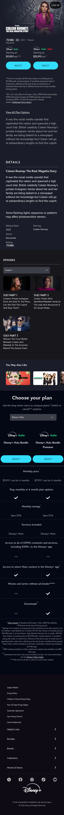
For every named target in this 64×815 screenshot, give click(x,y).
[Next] (58, 377)
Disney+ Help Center (35, 657)
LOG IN (55, 5)
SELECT (18, 65)
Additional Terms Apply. (22, 102)
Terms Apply (13, 623)
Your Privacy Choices (14, 717)
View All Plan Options (18, 112)
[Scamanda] (18, 378)
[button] (32, 729)
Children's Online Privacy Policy (18, 699)
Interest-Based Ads (14, 722)
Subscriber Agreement (15, 711)
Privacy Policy (12, 693)
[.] (9, 779)
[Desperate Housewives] (45, 378)
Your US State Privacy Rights (17, 705)
